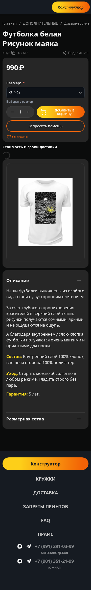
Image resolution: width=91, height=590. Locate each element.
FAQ (45, 520)
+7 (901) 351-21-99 (54, 561)
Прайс (45, 534)
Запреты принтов (45, 506)
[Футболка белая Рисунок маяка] (45, 212)
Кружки (46, 479)
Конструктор (71, 7)
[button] (75, 53)
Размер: (14, 83)
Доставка (45, 493)
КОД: (6, 53)
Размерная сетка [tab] (25, 419)
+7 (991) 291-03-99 (54, 546)
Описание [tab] (17, 280)
